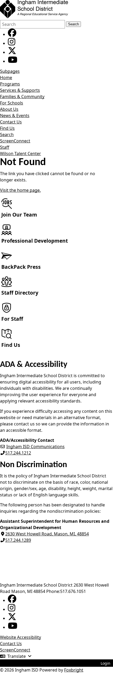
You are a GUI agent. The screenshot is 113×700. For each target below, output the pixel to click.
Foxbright (73, 670)
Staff (4, 147)
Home (6, 77)
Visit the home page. (20, 190)
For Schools (11, 103)
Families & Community (22, 96)
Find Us (7, 128)
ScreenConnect (15, 141)
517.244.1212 (18, 453)
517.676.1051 (73, 591)
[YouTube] (12, 61)
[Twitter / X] (12, 52)
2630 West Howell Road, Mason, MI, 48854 (47, 534)
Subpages (10, 71)
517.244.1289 (18, 540)
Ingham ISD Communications (35, 446)
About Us (9, 109)
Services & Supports (20, 90)
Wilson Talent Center (20, 153)
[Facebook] (12, 34)
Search (73, 24)
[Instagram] (11, 43)
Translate (16, 656)
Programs (10, 84)
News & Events (14, 115)
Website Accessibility (20, 637)
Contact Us (11, 122)
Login (105, 663)
